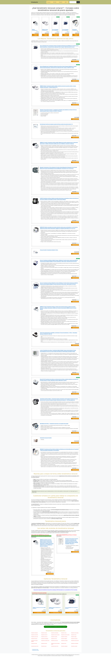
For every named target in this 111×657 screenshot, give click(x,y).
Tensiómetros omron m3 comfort (55, 634)
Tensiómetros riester (35, 649)
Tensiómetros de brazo (44, 643)
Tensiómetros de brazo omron (75, 640)
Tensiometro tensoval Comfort (46, 437)
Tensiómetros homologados (44, 638)
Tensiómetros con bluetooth (74, 643)
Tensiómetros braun (63, 643)
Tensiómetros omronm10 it (34, 634)
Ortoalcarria (34, 2)
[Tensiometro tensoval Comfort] (35, 440)
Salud (66, 2)
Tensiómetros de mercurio (54, 640)
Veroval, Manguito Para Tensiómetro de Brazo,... (55, 30)
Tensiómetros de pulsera (74, 638)
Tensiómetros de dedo (34, 643)
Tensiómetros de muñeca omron (45, 640)
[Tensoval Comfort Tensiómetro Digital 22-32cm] (35, 252)
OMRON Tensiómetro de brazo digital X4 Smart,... (34, 30)
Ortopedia (60, 2)
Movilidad (54, 2)
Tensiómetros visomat (35, 650)
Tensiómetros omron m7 (44, 634)
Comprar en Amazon (35, 35)
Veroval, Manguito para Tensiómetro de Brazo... (65, 30)
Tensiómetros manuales (54, 636)
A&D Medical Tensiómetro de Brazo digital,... (75, 30)
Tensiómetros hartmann (34, 638)
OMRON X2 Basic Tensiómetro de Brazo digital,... (45, 30)
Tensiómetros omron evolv (34, 636)
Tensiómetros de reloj (54, 638)
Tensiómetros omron (73, 634)
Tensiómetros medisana (64, 636)
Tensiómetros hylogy (73, 636)
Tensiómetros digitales (64, 638)
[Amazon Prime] (37, 31)
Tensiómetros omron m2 (44, 636)
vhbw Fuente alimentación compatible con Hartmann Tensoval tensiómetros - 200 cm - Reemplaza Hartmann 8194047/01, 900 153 (58, 333)
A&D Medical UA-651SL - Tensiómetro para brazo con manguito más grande (54, 423)
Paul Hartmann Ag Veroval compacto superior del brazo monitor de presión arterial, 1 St (56, 124)
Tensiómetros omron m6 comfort (65, 634)
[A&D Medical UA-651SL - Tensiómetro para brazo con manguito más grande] (35, 426)
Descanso (48, 2)
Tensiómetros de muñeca (64, 640)
